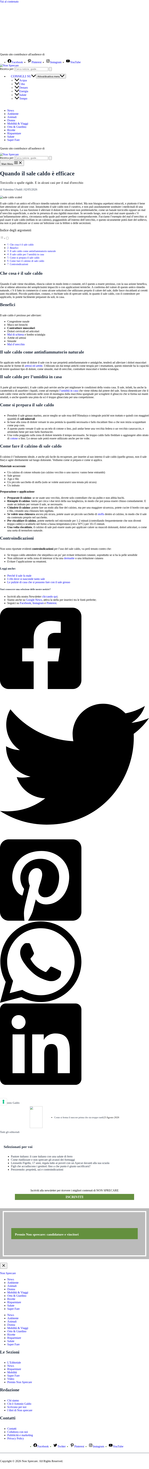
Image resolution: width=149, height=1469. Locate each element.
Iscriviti (74, 1197)
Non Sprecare (8, 1273)
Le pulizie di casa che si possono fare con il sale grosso (38, 582)
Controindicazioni (19, 264)
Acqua (23, 80)
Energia (23, 91)
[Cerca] (50, 69)
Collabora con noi (17, 1431)
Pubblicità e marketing (20, 1435)
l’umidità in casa (68, 390)
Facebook (25, 603)
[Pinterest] (74, 880)
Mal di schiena (15, 334)
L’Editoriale (14, 1362)
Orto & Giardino (16, 126)
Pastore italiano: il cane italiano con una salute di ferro (42, 1156)
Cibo (22, 84)
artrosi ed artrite (34, 365)
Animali (12, 117)
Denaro (23, 87)
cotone (14, 438)
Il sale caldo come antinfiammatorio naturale (33, 251)
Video (10, 1378)
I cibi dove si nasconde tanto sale (26, 578)
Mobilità (12, 1372)
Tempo (23, 98)
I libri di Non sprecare (19, 1410)
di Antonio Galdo (10, 1102)
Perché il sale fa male (19, 575)
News (10, 110)
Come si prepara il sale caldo (24, 257)
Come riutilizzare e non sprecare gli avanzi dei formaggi (43, 1159)
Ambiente (13, 113)
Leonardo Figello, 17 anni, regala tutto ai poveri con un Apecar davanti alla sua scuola (60, 1163)
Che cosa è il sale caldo (22, 244)
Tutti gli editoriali (9, 1132)
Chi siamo (13, 1400)
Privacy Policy (15, 1438)
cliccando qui (49, 596)
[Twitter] (74, 764)
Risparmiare (14, 133)
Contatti (11, 1428)
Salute (22, 94)
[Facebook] (74, 649)
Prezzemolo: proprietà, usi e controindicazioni (37, 1169)
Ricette (11, 130)
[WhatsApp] (74, 962)
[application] (33, 76)
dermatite (69, 558)
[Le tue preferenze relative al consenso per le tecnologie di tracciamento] (3, 1101)
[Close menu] (3, 1266)
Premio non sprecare (14, 1206)
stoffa (101, 514)
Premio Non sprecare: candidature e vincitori (47, 1234)
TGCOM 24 (56, 54)
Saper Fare (13, 139)
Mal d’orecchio (16, 344)
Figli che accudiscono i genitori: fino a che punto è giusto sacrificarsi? (50, 1166)
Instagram (38, 603)
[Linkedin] (74, 1044)
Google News (34, 599)
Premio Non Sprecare (19, 1382)
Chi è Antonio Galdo (19, 1403)
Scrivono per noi (16, 1407)
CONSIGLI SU (21, 76)
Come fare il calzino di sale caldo (27, 260)
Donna (11, 120)
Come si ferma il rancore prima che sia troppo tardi (79, 1117)
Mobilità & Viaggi (17, 123)
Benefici (14, 247)
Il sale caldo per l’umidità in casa (27, 254)
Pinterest (51, 603)
